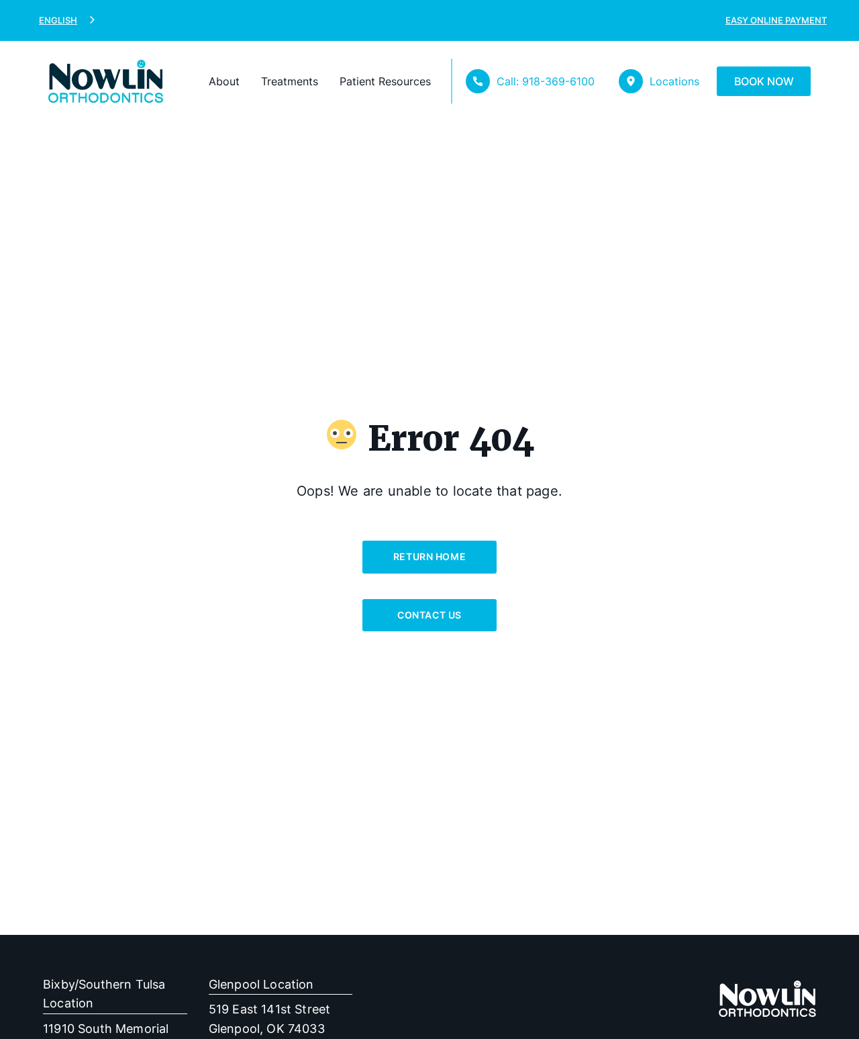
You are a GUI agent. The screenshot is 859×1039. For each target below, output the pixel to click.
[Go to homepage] (86, 81)
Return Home (429, 556)
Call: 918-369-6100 (546, 81)
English (58, 20)
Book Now (764, 81)
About (224, 81)
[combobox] (68, 20)
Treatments (289, 81)
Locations (674, 81)
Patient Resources (385, 81)
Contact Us (429, 615)
